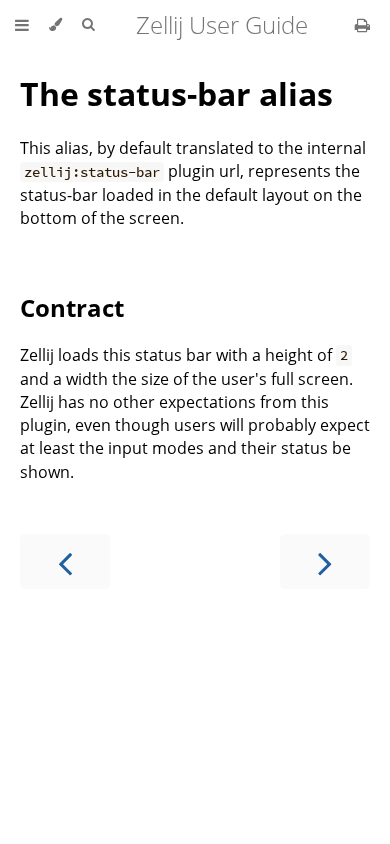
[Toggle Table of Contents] (22, 25)
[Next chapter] (325, 561)
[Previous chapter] (65, 561)
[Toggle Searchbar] (88, 25)
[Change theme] (55, 25)
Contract (72, 307)
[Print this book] (362, 25)
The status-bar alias (176, 93)
